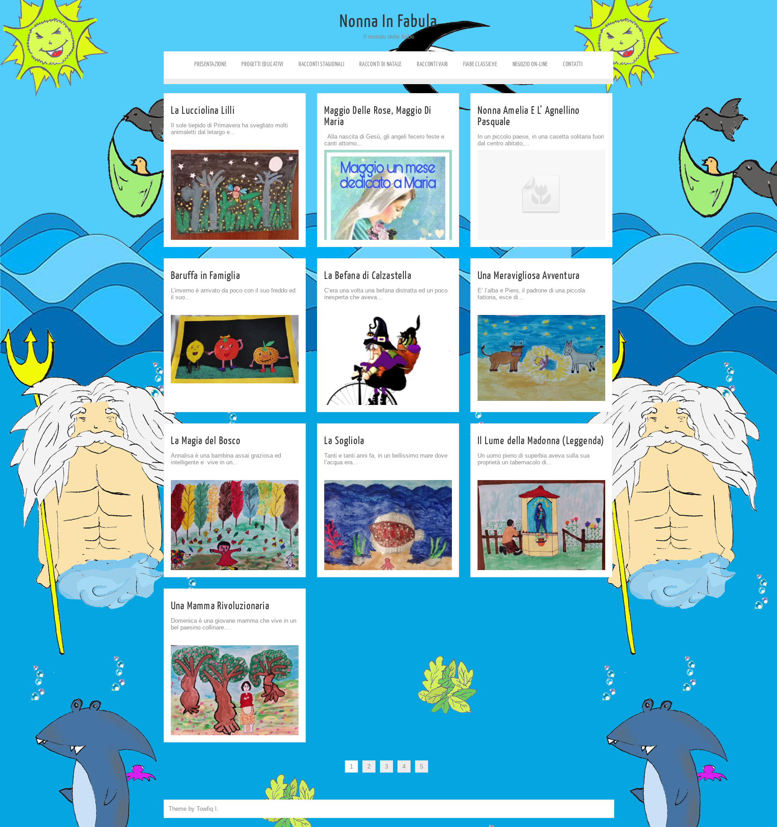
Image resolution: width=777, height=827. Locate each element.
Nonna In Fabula (388, 21)
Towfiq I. (207, 808)
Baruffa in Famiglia (205, 275)
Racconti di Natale (380, 64)
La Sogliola (344, 440)
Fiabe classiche (480, 64)
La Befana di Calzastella (367, 275)
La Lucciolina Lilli (203, 110)
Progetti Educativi (262, 64)
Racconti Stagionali (321, 64)
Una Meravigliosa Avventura (529, 275)
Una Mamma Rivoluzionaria (220, 605)
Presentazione (210, 64)
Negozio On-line (530, 64)
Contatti (573, 64)
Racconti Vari (432, 64)
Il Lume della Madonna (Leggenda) (541, 440)
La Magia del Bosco (206, 440)
